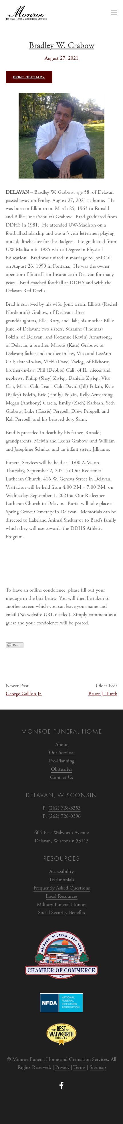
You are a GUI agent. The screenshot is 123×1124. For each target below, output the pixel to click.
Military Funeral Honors (61, 904)
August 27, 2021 (61, 58)
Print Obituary (29, 77)
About (61, 744)
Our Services (61, 752)
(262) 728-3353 (64, 808)
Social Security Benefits (61, 912)
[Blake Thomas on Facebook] (61, 1085)
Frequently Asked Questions (61, 888)
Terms (79, 1067)
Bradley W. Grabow (61, 45)
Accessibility (61, 871)
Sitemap (98, 1067)
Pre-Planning (61, 761)
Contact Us (61, 777)
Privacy (62, 1067)
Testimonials (61, 879)
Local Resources (62, 896)
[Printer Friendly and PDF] (14, 646)
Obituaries (61, 769)
